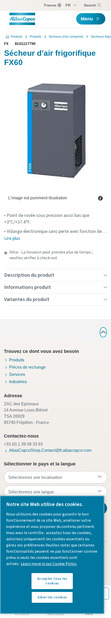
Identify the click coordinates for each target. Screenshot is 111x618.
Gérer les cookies (52, 597)
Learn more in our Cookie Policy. (49, 564)
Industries (18, 381)
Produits (16, 36)
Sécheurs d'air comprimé (66, 36)
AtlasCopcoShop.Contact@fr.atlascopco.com (50, 450)
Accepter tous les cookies (52, 581)
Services (17, 374)
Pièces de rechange (27, 367)
